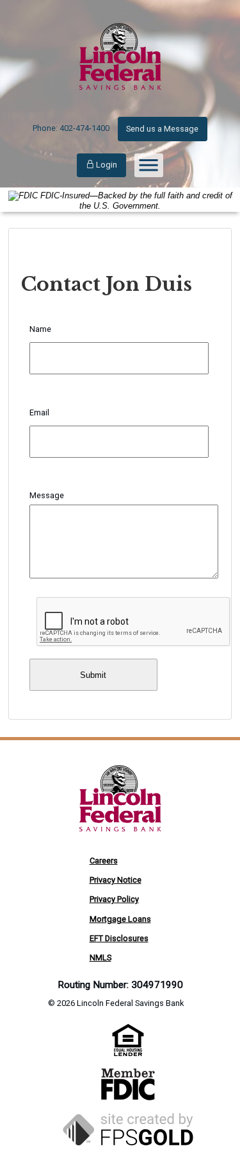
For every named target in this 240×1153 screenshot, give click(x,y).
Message (46, 495)
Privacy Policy (114, 899)
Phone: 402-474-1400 (71, 128)
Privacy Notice (115, 880)
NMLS (100, 957)
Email (39, 412)
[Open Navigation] (148, 165)
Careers (104, 860)
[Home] (120, 102)
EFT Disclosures (119, 938)
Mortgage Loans (120, 919)
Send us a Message (162, 129)
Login (105, 164)
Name (40, 329)
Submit (93, 675)
